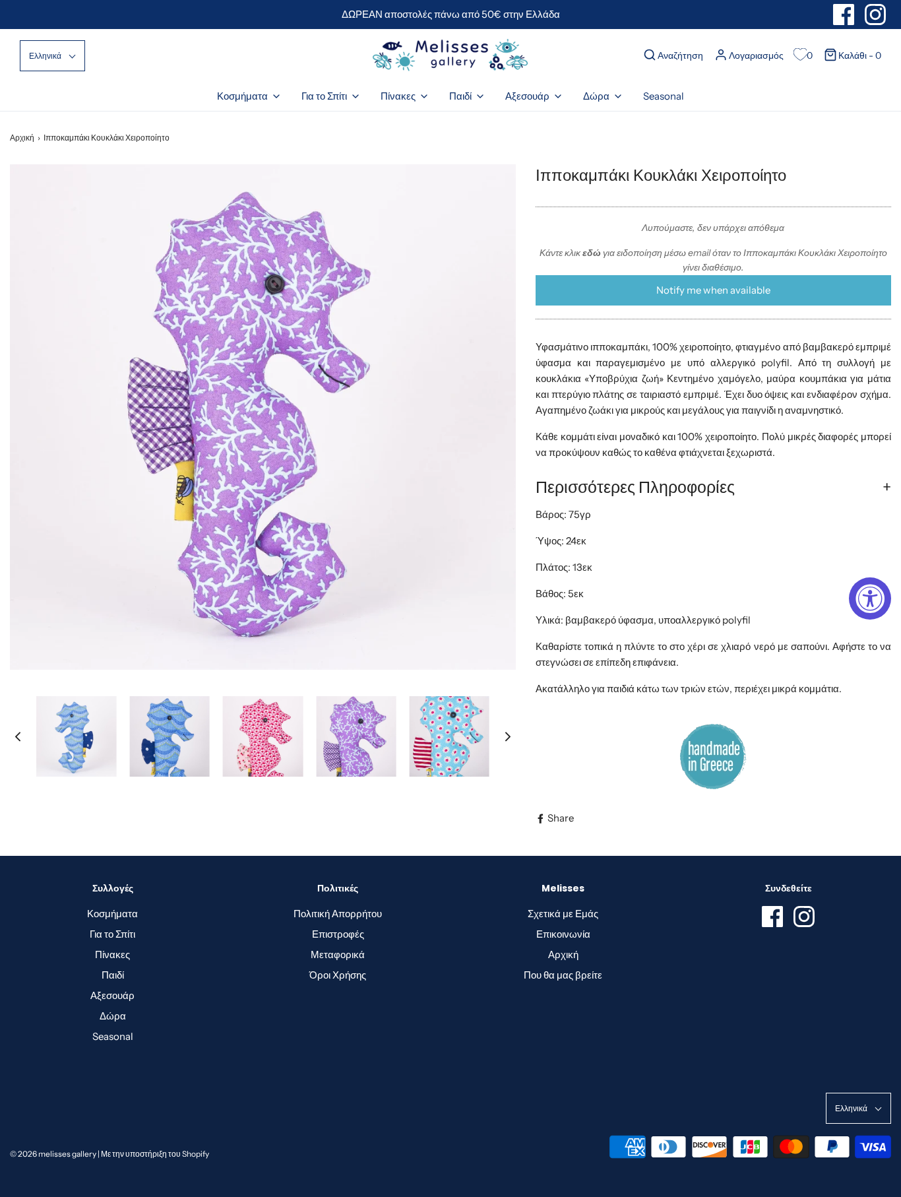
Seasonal (663, 96)
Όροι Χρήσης (337, 975)
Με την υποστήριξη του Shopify (155, 1154)
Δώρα (113, 1016)
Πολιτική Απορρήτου (338, 913)
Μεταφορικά (338, 954)
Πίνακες (112, 954)
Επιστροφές (338, 934)
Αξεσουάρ (112, 995)
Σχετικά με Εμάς (563, 913)
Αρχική (22, 138)
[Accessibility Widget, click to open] (870, 598)
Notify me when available (713, 290)
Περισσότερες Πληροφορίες (635, 487)
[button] (52, 55)
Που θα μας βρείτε (563, 975)
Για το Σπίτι (112, 934)
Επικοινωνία (563, 934)
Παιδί (113, 975)
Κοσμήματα (112, 913)
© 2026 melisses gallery (53, 1154)
